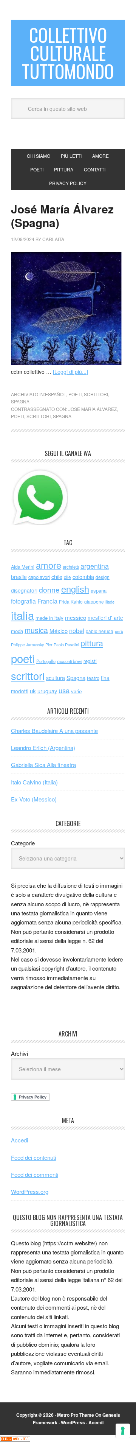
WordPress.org (29, 1191)
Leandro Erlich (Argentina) (43, 748)
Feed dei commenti (34, 1174)
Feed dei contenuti (33, 1157)
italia (22, 615)
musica (36, 630)
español (55, 394)
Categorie (23, 843)
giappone (94, 601)
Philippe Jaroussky (27, 644)
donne (49, 589)
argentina (94, 566)
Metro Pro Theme (75, 1414)
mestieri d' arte (105, 617)
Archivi (19, 1053)
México (58, 631)
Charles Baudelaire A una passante (54, 730)
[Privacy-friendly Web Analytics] (15, 1439)
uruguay (47, 691)
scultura (55, 678)
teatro (93, 678)
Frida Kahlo (71, 601)
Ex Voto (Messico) (34, 799)
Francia (47, 600)
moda (17, 631)
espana (99, 590)
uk (33, 691)
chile (56, 576)
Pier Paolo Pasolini (62, 644)
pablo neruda (99, 631)
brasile (19, 576)
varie (76, 691)
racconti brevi (69, 661)
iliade (109, 602)
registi (90, 660)
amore (48, 565)
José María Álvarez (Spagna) (62, 215)
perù (119, 631)
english (75, 588)
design (103, 577)
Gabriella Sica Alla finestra (43, 765)
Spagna (62, 416)
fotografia (23, 601)
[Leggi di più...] (70, 371)
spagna (20, 401)
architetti (71, 567)
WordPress (73, 1422)
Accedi (19, 1140)
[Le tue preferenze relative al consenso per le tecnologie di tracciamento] (123, 1431)
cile (67, 577)
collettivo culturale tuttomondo (68, 52)
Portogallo (46, 661)
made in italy (49, 617)
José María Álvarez (92, 409)
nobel (76, 630)
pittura (91, 643)
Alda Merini (22, 566)
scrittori (96, 394)
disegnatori (24, 590)
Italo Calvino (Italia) (34, 782)
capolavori (39, 576)
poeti (75, 394)
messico (75, 617)
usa (64, 690)
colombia (83, 576)
